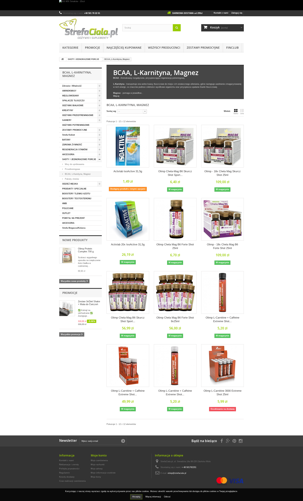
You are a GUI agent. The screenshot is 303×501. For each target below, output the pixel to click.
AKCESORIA (68, 154)
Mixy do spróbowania (74, 164)
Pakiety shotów (71, 179)
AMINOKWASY (69, 91)
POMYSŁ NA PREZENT (73, 218)
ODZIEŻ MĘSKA (70, 184)
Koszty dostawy (66, 477)
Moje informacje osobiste (103, 473)
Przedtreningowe (72, 169)
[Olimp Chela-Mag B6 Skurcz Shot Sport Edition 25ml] (175, 146)
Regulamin (64, 473)
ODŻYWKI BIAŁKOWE (72, 105)
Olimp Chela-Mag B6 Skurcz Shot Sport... (175, 173)
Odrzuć (167, 496)
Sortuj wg (111, 111)
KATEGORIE (70, 47)
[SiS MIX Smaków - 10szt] (151, 5)
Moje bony (96, 477)
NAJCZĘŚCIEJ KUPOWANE (124, 47)
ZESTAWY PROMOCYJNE (203, 47)
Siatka (235, 113)
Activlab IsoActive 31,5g (127, 171)
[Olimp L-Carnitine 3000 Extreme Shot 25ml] (222, 365)
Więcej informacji (153, 496)
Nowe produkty (74, 240)
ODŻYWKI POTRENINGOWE (75, 125)
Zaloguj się (236, 13)
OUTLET (66, 213)
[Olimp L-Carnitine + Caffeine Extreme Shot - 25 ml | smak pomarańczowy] (222, 292)
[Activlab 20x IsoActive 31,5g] (128, 219)
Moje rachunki (98, 464)
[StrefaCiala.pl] (88, 29)
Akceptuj (136, 496)
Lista (242, 113)
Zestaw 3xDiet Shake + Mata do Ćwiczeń (89, 303)
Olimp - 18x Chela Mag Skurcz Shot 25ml (222, 173)
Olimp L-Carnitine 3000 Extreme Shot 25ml (222, 392)
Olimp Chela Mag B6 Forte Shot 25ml (175, 246)
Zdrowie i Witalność (72, 86)
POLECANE (68, 208)
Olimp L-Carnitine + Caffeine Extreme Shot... (222, 319)
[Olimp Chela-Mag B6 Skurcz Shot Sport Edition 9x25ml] (128, 292)
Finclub (232, 47)
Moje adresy (97, 469)
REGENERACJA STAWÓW (74, 149)
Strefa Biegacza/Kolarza (73, 228)
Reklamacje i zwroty (69, 464)
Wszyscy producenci (164, 47)
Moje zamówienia (99, 460)
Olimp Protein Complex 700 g (86, 250)
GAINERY (66, 120)
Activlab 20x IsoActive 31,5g (128, 244)
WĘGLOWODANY (70, 95)
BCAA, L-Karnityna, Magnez (77, 174)
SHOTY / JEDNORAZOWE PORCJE (79, 159)
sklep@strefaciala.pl (177, 473)
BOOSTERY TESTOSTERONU (76, 198)
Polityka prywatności (69, 469)
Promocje (69, 293)
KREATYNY (67, 110)
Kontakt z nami (221, 13)
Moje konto (99, 455)
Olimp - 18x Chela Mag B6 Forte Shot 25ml (222, 246)
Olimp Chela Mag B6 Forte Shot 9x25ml (175, 319)
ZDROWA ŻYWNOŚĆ (72, 144)
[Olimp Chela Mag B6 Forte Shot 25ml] (175, 219)
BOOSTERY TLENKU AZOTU (76, 193)
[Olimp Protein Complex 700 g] (67, 255)
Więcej (116, 96)
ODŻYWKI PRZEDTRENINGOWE (77, 115)
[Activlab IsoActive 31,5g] (128, 146)
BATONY (66, 140)
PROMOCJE (92, 47)
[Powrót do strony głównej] (62, 59)
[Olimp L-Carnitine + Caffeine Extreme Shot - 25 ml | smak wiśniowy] (175, 365)
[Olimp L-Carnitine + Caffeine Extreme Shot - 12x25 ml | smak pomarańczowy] (128, 365)
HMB (64, 203)
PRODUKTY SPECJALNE (74, 189)
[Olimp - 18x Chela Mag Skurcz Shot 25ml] (222, 146)
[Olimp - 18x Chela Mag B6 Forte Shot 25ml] (222, 219)
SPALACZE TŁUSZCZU (73, 100)
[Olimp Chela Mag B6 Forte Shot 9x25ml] (175, 292)
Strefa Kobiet (68, 135)
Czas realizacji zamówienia (72, 481)
